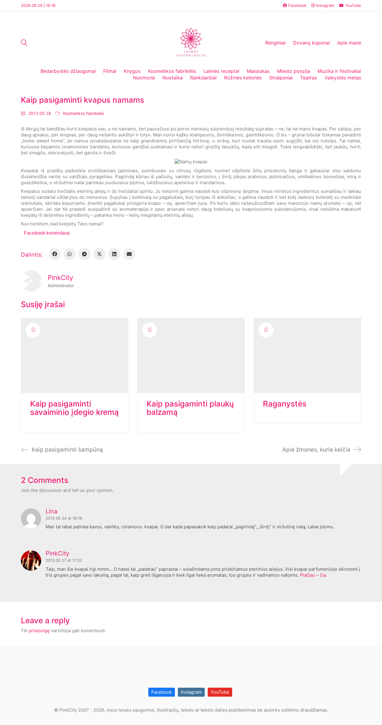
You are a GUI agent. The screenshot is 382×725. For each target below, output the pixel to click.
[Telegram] (84, 254)
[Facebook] (55, 254)
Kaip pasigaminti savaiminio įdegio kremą (74, 408)
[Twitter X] (99, 254)
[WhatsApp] (70, 254)
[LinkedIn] (114, 254)
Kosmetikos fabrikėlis (83, 113)
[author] (31, 280)
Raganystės (284, 404)
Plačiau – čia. (313, 575)
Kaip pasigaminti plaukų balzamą (190, 408)
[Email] (129, 254)
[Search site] (24, 43)
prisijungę (39, 630)
